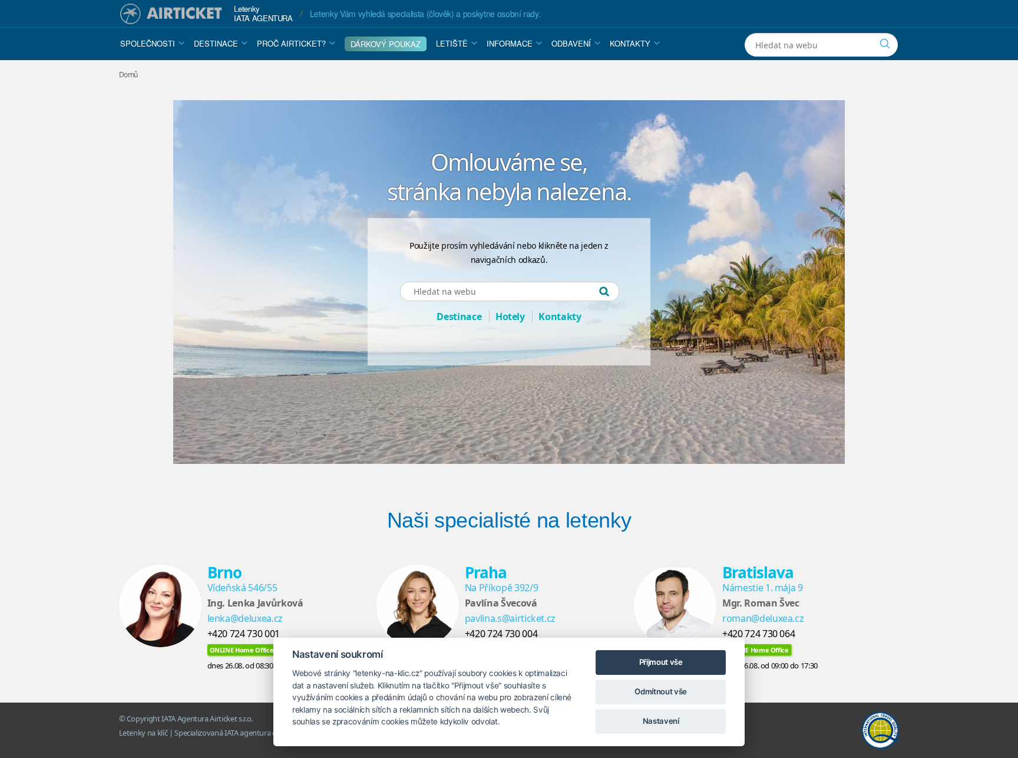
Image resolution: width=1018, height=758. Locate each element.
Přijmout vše (661, 662)
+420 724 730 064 (758, 633)
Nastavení (661, 721)
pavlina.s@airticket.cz (510, 618)
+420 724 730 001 (243, 633)
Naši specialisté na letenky (509, 520)
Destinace (216, 43)
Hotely (510, 316)
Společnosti (147, 43)
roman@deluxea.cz (763, 618)
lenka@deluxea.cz (245, 618)
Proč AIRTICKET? (291, 43)
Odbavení (571, 43)
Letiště (452, 43)
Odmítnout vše (660, 691)
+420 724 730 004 (501, 633)
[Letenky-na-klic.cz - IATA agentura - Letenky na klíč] (171, 14)
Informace (510, 43)
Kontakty (630, 43)
